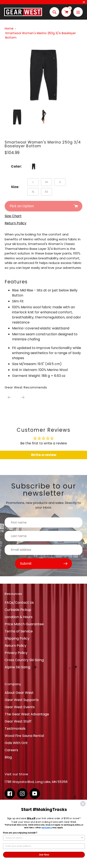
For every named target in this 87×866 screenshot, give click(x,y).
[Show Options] (82, 837)
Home (9, 28)
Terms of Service (19, 631)
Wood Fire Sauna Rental (24, 735)
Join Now (44, 854)
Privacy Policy (16, 652)
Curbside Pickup (18, 609)
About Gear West (19, 692)
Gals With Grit (16, 742)
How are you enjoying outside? (20, 833)
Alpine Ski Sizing (17, 667)
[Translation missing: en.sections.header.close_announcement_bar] (84, 2)
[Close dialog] (83, 803)
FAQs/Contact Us (19, 602)
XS (46, 192)
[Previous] (9, 397)
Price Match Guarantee (24, 624)
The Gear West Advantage (27, 714)
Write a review (43, 454)
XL (33, 192)
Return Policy (15, 645)
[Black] (33, 166)
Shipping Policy (17, 638)
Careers (11, 750)
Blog (8, 757)
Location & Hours (19, 616)
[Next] (22, 397)
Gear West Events (20, 707)
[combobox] (43, 837)
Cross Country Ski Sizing (24, 660)
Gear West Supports (22, 699)
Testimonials (15, 728)
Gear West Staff (18, 721)
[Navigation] (78, 12)
